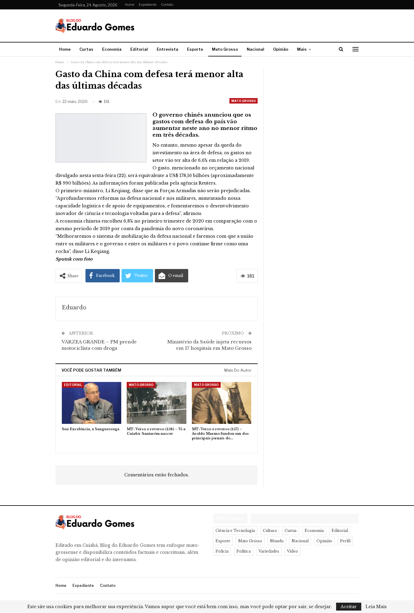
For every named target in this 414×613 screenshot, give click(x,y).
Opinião (280, 49)
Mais (302, 49)
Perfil (345, 541)
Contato (167, 4)
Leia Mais (376, 606)
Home (129, 4)
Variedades (269, 551)
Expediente (147, 4)
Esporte (195, 49)
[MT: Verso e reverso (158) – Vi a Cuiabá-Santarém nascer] (156, 403)
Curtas (86, 49)
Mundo (277, 541)
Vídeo (292, 551)
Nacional (255, 49)
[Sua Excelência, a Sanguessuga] (91, 403)
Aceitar (349, 606)
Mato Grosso (225, 49)
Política (243, 551)
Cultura (270, 530)
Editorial (139, 49)
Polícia (222, 551)
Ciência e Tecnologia (235, 530)
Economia (112, 49)
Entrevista (167, 49)
